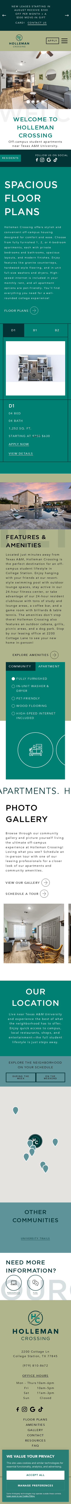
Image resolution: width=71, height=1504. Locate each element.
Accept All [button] (35, 1475)
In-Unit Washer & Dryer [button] (32, 688)
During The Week (21, 1077)
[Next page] (67, 15)
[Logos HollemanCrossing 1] (35, 1341)
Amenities (35, 1425)
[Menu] (64, 41)
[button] (14, 330)
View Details (21, 454)
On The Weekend (50, 1077)
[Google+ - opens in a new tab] (49, 160)
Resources (35, 1441)
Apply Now (19, 444)
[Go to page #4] (43, 102)
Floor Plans (35, 1420)
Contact (35, 1435)
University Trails (35, 1238)
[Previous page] (4, 15)
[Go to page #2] (33, 102)
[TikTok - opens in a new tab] (55, 160)
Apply (52, 40)
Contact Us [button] (37, 22)
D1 (11, 406)
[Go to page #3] (38, 102)
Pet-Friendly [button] (28, 698)
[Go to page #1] (28, 102)
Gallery (35, 1430)
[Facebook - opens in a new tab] (37, 160)
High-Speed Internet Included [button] (36, 716)
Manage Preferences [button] (35, 1485)
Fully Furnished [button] (31, 679)
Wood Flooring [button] (31, 706)
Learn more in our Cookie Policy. (21, 1496)
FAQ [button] (35, 1446)
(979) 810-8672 (35, 1366)
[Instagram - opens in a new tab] (42, 160)
